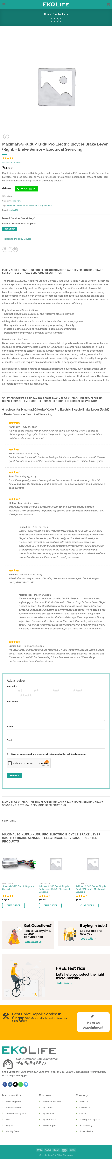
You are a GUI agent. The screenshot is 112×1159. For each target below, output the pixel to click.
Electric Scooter (13, 1107)
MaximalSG (13, 210)
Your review (13, 701)
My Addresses (49, 1119)
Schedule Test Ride (52, 1101)
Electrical (48, 205)
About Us (83, 1101)
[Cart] (108, 4)
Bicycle (9, 1125)
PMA (8, 1119)
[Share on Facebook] (10, 249)
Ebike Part (11, 205)
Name (10, 726)
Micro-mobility (11, 1095)
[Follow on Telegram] (25, 1084)
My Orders (47, 1107)
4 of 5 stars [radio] (67, 690)
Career (82, 1113)
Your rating (13, 686)
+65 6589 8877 (31, 1062)
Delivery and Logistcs (89, 1119)
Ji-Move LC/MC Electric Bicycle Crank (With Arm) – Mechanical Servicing (91, 889)
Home (47, 14)
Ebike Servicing (36, 205)
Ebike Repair (22, 205)
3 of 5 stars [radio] (46, 690)
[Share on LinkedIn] (15, 249)
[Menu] (4, 4)
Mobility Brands (13, 1131)
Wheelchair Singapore (16, 1113)
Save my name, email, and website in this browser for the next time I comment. (48, 754)
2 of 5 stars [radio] (28, 690)
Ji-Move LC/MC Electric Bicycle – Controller (18, 887)
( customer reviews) (12, 162)
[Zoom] (6, 136)
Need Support (49, 1125)
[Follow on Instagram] (10, 1084)
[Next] (109, 881)
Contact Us (84, 1107)
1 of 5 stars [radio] (11, 690)
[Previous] (2, 881)
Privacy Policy (86, 1131)
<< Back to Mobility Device (17, 238)
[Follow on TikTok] (15, 1084)
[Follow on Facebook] (4, 1084)
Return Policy (85, 1125)
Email (10, 740)
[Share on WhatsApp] (4, 249)
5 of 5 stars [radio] (14, 695)
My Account (48, 1113)
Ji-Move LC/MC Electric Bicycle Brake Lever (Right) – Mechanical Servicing (54, 889)
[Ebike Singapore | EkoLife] (56, 4)
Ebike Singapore (13, 1101)
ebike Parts (61, 14)
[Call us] (20, 1084)
